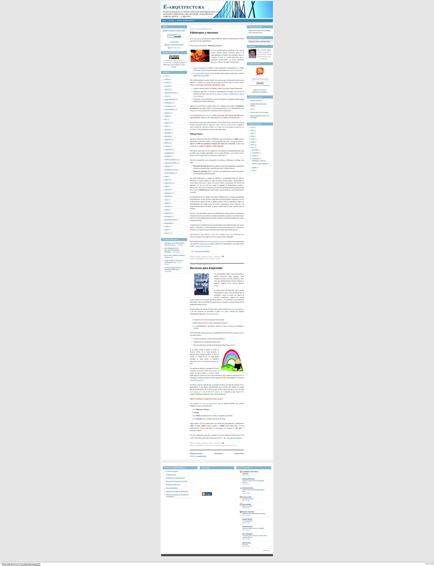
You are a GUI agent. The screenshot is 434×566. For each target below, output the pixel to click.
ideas (166, 126)
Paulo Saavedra (247, 526)
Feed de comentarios (260, 92)
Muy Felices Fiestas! (248, 498)
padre (166, 176)
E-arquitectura (183, 6)
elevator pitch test (213, 314)
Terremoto (245, 544)
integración (167, 139)
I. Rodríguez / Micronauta (250, 471)
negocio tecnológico (170, 163)
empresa (167, 113)
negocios (167, 166)
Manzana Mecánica (248, 479)
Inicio (164, 20)
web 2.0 (166, 233)
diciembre (255, 150)
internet (166, 143)
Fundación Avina (205, 244)
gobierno (167, 123)
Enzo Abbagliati (247, 534)
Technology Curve (25, 565)
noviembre (255, 153)
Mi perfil (171, 20)
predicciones (168, 183)
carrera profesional (170, 93)
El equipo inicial (171, 475)
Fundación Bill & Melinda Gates (204, 73)
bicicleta (167, 83)
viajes (166, 230)
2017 (166, 76)
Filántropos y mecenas (204, 32)
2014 (252, 127)
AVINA (232, 70)
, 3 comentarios (216, 443)
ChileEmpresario (233, 94)
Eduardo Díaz (246, 543)
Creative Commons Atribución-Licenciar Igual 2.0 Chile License (174, 65)
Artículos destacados (185, 20)
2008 (252, 142)
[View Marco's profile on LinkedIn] (174, 36)
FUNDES (203, 70)
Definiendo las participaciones (175, 478)
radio (166, 186)
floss (165, 119)
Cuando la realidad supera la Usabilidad (253, 528)
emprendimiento (169, 109)
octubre (254, 156)
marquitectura (168, 153)
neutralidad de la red (170, 170)
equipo (166, 116)
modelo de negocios (170, 159)
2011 (252, 133)
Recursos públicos (172, 488)
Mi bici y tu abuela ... (256, 100)
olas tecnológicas (169, 173)
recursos (167, 190)
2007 (252, 145)
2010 (252, 136)
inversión (167, 146)
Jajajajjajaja (245, 473)
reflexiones (167, 193)
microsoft (167, 156)
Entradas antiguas (239, 453)
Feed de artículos (260, 90)
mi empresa (214, 371)
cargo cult (167, 89)
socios (166, 200)
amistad (166, 79)
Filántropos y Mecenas (173, 485)
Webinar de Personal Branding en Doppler (253, 513)
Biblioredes (201, 75)
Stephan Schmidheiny (199, 68)
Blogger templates (7, 563)
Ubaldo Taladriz (247, 519)
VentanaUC (225, 94)
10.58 (252, 109)
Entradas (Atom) (201, 456)
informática (167, 133)
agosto (254, 167)
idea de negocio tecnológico (236, 309)
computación (168, 103)
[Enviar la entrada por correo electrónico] (222, 256)
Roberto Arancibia (248, 512)
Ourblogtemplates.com (30, 563)
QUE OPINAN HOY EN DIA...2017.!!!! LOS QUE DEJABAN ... (171, 250)
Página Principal (218, 453)
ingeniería (167, 136)
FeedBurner (266, 85)
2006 (252, 148)
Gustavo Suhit (246, 497)
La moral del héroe (247, 521)
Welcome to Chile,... (247, 506)
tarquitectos (168, 213)
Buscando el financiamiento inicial (176, 481)
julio (253, 170)
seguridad (167, 196)
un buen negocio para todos (203, 246)
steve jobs (167, 206)
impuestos (167, 129)
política (166, 179)
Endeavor (201, 96)
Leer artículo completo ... (202, 251)
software (167, 203)
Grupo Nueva (239, 70)
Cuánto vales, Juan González (259, 112)
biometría (167, 86)
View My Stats (174, 42)
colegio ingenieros (170, 99)
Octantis (219, 94)
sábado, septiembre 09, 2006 (204, 256)
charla (166, 96)
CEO (214, 94)
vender (166, 226)
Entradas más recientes (196, 453)
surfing (166, 210)
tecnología (167, 216)
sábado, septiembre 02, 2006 (204, 443)
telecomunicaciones (170, 220)
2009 (252, 139)
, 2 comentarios (216, 256)
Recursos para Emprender (206, 268)
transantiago (168, 223)
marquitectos (168, 149)
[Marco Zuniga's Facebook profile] (174, 30)
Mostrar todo (267, 550)
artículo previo (197, 39)
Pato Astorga (246, 504)
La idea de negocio (172, 471)
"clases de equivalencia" (209, 403)
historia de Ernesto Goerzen (217, 241)
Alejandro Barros (247, 488)
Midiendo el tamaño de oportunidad (177, 491)
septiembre (255, 158)
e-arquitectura (168, 106)
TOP (432, 563)
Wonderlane (36, 565)
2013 (252, 130)
